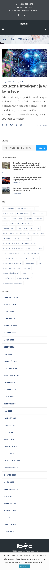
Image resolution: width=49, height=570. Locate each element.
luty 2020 (8, 518)
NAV (40, 248)
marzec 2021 (9, 425)
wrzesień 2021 (10, 383)
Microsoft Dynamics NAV (13, 248)
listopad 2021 (10, 368)
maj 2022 (8, 354)
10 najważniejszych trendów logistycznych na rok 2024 (27, 179)
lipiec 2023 (9, 311)
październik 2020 (12, 461)
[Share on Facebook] (2, 124)
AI (37, 209)
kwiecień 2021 (10, 418)
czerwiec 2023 (11, 319)
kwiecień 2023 (10, 326)
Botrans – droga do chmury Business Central (27, 189)
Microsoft (27, 238)
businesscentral (23, 213)
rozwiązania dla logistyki (12, 263)
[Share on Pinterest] (21, 124)
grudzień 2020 (11, 446)
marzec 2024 (10, 304)
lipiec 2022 (9, 340)
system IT (27, 268)
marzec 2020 (10, 510)
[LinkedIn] (19, 15)
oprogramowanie (10, 258)
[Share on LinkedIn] (16, 124)
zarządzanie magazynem (12, 283)
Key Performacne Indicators (14, 233)
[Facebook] (30, 15)
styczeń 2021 (10, 439)
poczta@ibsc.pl (26, 7)
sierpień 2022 (10, 333)
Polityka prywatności (34, 562)
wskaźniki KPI (8, 278)
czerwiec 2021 (10, 404)
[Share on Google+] (11, 124)
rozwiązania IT (29, 263)
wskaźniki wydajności (25, 278)
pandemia (24, 258)
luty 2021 (8, 432)
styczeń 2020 (10, 525)
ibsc (25, 228)
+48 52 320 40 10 (26, 4)
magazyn (16, 238)
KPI (42, 233)
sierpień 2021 (10, 390)
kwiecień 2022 (10, 361)
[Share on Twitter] (7, 124)
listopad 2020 (10, 454)
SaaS (40, 263)
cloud (14, 218)
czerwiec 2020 (11, 489)
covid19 (29, 218)
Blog (12, 39)
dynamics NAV (8, 228)
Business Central (38, 213)
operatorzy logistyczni (30, 253)
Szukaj (42, 148)
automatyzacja (8, 213)
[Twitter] (24, 15)
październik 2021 (11, 375)
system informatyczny (11, 268)
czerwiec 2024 (11, 297)
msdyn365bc (31, 248)
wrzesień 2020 (11, 468)
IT (39, 228)
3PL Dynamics (8, 209)
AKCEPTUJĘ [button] (24, 566)
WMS (31, 273)
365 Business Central (25, 209)
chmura (6, 218)
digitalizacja (14, 223)
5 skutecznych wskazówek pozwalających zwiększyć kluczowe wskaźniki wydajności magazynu (29, 166)
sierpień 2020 (10, 475)
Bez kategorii (17, 82)
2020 (20, 39)
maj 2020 (8, 496)
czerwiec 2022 (11, 347)
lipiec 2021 (9, 397)
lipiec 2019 (9, 532)
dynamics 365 (27, 223)
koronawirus (33, 233)
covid (21, 218)
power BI (34, 258)
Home (5, 39)
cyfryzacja (39, 218)
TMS (24, 273)
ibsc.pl (32, 228)
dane (5, 223)
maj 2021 (8, 411)
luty (27, 39)
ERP (19, 228)
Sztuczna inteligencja (11, 273)
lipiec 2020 (9, 482)
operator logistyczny (11, 253)
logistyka (6, 238)
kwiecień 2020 (10, 503)
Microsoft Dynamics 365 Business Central (19, 243)
